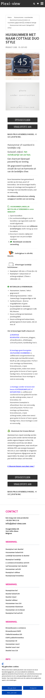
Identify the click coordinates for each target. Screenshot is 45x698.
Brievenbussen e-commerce (16, 628)
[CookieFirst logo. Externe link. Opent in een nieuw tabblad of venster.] (3, 664)
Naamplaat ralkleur (13, 572)
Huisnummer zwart (13, 644)
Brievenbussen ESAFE (13, 631)
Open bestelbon (22, 119)
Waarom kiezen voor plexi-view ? (21, 466)
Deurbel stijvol (11, 597)
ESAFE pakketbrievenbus (15, 638)
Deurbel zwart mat (13, 647)
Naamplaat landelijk (13, 559)
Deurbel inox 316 (12, 651)
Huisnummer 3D (11, 641)
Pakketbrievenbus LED (14, 634)
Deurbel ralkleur (12, 600)
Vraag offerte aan (22, 126)
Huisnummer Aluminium (14, 607)
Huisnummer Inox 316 (13, 603)
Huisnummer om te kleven (15, 610)
